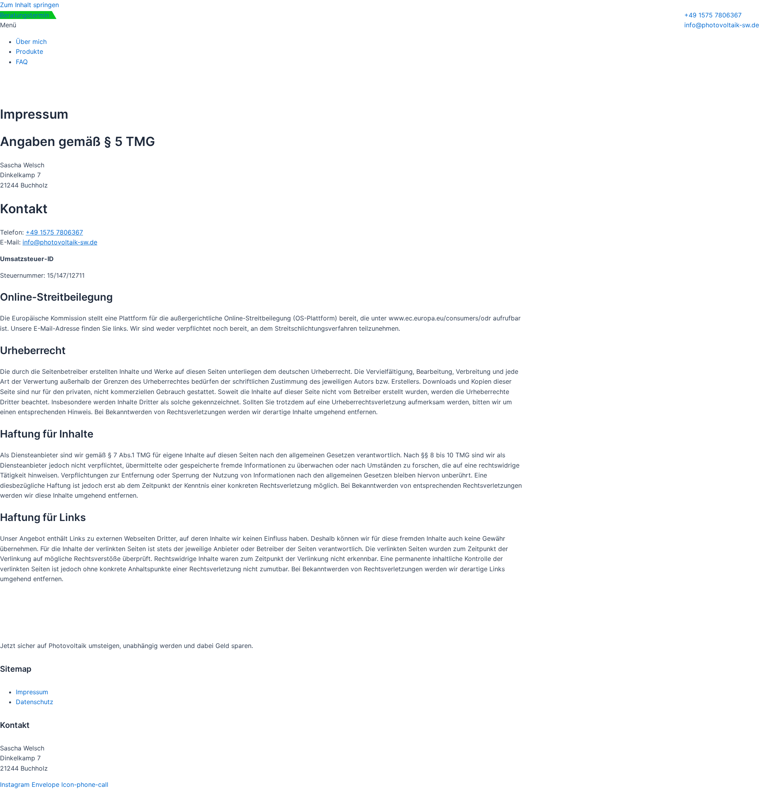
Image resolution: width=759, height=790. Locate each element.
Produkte (29, 51)
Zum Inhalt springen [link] (29, 5)
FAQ (22, 62)
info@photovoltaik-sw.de (60, 242)
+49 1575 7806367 (54, 232)
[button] (379, 25)
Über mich (31, 41)
